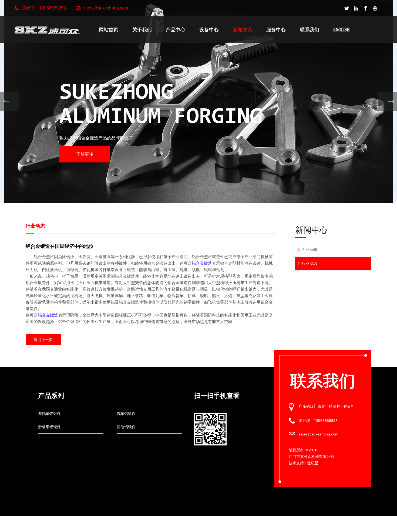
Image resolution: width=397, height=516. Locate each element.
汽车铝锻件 (126, 413)
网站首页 (108, 29)
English (341, 29)
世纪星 (312, 463)
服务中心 (276, 29)
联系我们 (309, 29)
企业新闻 (309, 249)
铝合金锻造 (202, 263)
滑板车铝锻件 (49, 427)
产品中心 (175, 29)
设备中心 (209, 29)
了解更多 (84, 154)
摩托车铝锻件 (49, 413)
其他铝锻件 (126, 427)
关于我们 (142, 29)
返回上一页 (43, 340)
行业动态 (309, 263)
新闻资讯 (242, 29)
